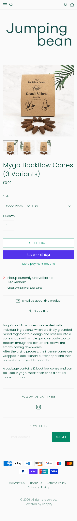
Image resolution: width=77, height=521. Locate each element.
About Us (35, 483)
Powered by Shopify (38, 504)
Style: (6, 196)
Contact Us (17, 483)
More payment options (38, 264)
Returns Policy (56, 483)
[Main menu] (5, 5)
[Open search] (11, 5)
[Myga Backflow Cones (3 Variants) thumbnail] (10, 147)
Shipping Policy (38, 487)
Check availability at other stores (25, 287)
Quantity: (9, 216)
